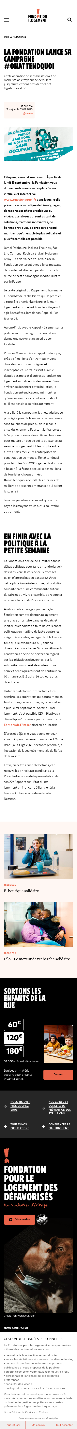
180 (14, 1051)
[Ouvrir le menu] (6, 20)
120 (14, 1038)
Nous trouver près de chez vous (20, 1106)
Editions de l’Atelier (17, 725)
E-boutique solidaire (21, 890)
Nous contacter (16, 1328)
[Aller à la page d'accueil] (37, 15)
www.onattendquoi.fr (20, 199)
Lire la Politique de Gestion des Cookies (26, 1412)
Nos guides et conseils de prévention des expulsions (60, 1108)
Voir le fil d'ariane (15, 37)
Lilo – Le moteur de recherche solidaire (37, 958)
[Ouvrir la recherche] (69, 19)
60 (14, 1024)
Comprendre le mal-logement (59, 1126)
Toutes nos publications (19, 1126)
